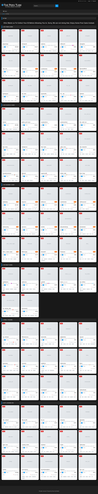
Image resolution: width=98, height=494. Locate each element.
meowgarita (82, 43)
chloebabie (82, 419)
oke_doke (24, 93)
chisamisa (62, 419)
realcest (4, 122)
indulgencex (24, 146)
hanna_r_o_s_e (63, 281)
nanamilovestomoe (7, 173)
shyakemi (81, 93)
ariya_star (5, 68)
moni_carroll (24, 389)
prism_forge (82, 173)
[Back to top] (93, 490)
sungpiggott (44, 389)
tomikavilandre (82, 389)
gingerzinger (5, 43)
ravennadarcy (25, 469)
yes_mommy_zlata (7, 308)
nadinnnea (24, 281)
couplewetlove (44, 122)
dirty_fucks (43, 146)
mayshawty (5, 363)
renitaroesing (63, 68)
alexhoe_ (62, 389)
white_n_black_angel (7, 251)
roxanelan (24, 363)
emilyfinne (43, 363)
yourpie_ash (5, 389)
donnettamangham (45, 469)
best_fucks (5, 146)
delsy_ (80, 251)
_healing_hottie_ (25, 444)
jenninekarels (82, 226)
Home (5, 11)
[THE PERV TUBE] (12, 6)
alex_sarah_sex (83, 122)
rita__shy (62, 93)
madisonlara (63, 363)
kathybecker (63, 336)
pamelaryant (5, 93)
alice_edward (6, 419)
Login (89, 1)
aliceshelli (43, 251)
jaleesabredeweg (64, 226)
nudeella (43, 281)
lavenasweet (24, 308)
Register (94, 1)
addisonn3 (62, 43)
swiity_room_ (63, 146)
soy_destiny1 (6, 336)
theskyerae (62, 251)
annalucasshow (63, 122)
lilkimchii (24, 173)
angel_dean (5, 444)
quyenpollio (43, 93)
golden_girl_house (26, 122)
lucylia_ (62, 444)
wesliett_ (43, 226)
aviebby (4, 469)
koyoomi (81, 336)
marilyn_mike (63, 173)
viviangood (24, 43)
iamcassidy (43, 336)
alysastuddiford (83, 68)
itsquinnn (24, 201)
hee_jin (42, 419)
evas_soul (81, 469)
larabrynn (62, 469)
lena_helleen (82, 281)
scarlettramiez (44, 68)
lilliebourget (24, 251)
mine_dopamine (83, 146)
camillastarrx (5, 281)
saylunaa (43, 43)
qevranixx (24, 226)
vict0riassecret (82, 201)
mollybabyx (5, 201)
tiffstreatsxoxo (25, 336)
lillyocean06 (24, 419)
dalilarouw (24, 68)
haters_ (81, 363)
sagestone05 (44, 173)
